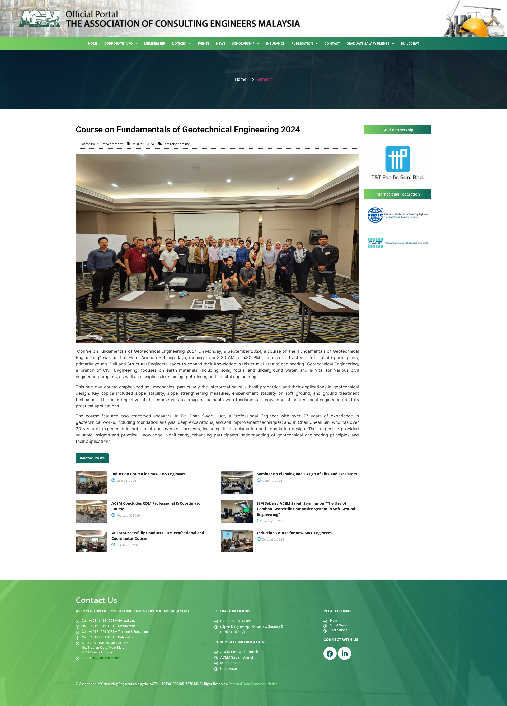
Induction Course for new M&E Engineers (294, 532)
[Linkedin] (344, 653)
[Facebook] (330, 653)
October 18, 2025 (128, 545)
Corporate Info (118, 43)
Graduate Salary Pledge (367, 43)
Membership (154, 43)
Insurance (275, 43)
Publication (302, 43)
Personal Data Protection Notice (253, 683)
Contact (332, 43)
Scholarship (243, 43)
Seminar (264, 79)
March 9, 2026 (271, 480)
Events (203, 43)
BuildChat (410, 43)
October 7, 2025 (272, 539)
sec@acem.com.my (106, 658)
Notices (179, 43)
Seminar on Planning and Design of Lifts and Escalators (307, 473)
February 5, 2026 (128, 515)
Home (93, 43)
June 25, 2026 (126, 480)
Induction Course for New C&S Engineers (148, 473)
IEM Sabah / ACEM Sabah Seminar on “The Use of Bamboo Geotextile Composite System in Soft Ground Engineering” (306, 509)
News (221, 43)
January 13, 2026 (273, 521)
